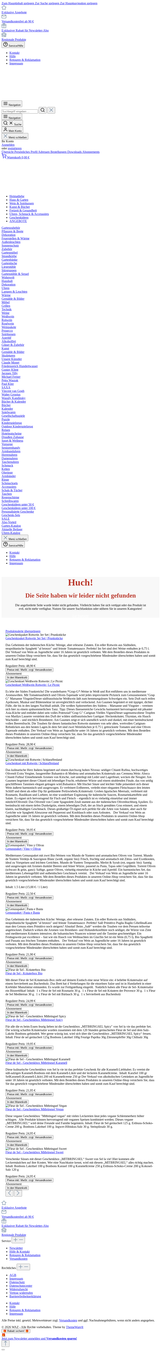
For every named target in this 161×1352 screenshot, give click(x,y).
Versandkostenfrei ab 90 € (18, 21)
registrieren (15, 148)
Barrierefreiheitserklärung (25, 1296)
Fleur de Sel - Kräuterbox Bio (23, 973)
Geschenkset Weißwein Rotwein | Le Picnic (32, 684)
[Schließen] (3, 1349)
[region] (80, 913)
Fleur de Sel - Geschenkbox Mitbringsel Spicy (34, 1019)
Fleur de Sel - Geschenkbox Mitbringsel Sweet (34, 1152)
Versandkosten (18, 1258)
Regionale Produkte (14, 39)
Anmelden (8, 144)
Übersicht (8, 152)
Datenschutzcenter (20, 1285)
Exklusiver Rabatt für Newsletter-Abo (25, 30)
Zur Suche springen (47, 3)
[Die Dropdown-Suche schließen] (51, 110)
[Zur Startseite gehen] (80, 98)
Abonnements (91, 152)
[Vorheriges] (9, 1193)
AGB (12, 1275)
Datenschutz (17, 1282)
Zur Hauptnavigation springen (78, 3)
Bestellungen (58, 152)
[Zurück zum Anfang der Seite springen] (5, 1343)
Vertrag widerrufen (21, 1292)
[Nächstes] (18, 1193)
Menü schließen (18, 137)
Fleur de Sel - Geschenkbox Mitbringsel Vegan (34, 1109)
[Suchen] (43, 110)
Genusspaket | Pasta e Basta (22, 912)
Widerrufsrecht (18, 1289)
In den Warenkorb (17, 677)
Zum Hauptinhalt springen (18, 3)
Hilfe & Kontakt (19, 1251)
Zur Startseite (80, 615)
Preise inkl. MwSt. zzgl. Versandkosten (29, 669)
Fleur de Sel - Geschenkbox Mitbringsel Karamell (36, 1062)
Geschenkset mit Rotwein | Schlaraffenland (32, 763)
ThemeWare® (74, 1327)
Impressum (16, 63)
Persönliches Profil (26, 152)
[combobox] (20, 111)
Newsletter (16, 1248)
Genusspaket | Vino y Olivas (23, 848)
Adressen (44, 152)
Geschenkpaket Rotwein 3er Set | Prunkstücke (34, 638)
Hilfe (12, 56)
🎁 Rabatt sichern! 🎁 (16, 1331)
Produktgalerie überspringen (22, 631)
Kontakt (14, 52)
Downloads (74, 152)
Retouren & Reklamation (24, 59)
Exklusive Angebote (14, 12)
